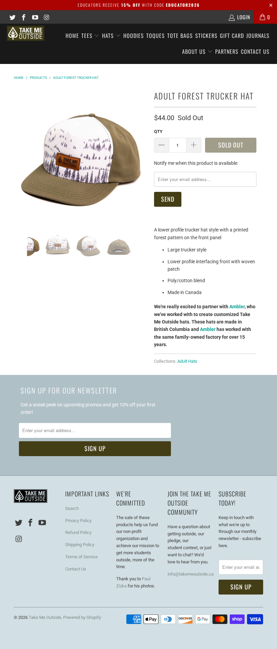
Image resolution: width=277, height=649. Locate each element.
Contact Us (255, 51)
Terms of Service (81, 556)
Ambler (237, 306)
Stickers (206, 35)
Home (72, 35)
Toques (155, 35)
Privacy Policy (78, 520)
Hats (109, 35)
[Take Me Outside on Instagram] (46, 17)
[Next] (141, 155)
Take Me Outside (45, 617)
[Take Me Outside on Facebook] (23, 17)
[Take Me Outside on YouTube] (34, 17)
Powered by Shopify (82, 617)
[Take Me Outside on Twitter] (12, 17)
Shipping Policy (79, 544)
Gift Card (232, 35)
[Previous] (20, 155)
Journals (258, 35)
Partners (226, 51)
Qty (158, 131)
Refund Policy (78, 532)
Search (72, 508)
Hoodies (133, 35)
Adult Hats (187, 361)
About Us (194, 51)
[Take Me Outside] (25, 33)
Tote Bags (180, 35)
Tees (87, 35)
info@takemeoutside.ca (190, 574)
